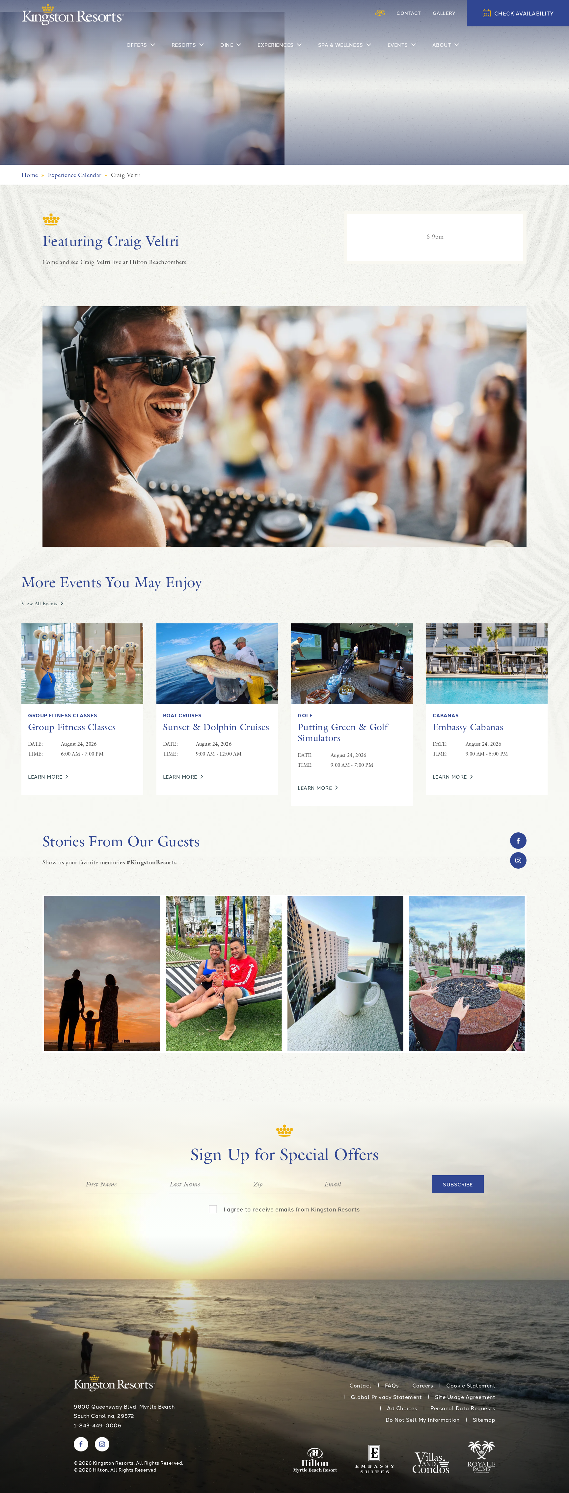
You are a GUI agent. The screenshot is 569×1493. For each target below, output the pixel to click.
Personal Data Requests (462, 1408)
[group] (167, 973)
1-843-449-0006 (98, 1425)
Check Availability (524, 13)
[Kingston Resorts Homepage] (73, 14)
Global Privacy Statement (386, 1396)
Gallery (444, 13)
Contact (408, 13)
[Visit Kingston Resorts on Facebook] (518, 840)
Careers (422, 1385)
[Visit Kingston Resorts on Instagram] (518, 860)
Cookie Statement (470, 1385)
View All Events (39, 603)
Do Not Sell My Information (423, 1419)
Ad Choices (402, 1408)
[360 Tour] (380, 13)
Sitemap (484, 1419)
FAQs (392, 1385)
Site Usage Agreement (465, 1396)
